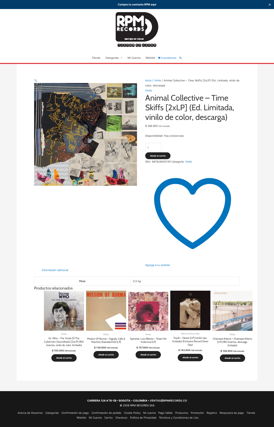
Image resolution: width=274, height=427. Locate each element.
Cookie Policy (132, 412)
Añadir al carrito (158, 156)
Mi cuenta (149, 412)
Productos (181, 412)
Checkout (121, 417)
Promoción (197, 412)
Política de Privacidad (143, 417)
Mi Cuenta (134, 57)
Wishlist (150, 57)
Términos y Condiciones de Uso (179, 417)
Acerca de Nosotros (30, 412)
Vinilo (157, 80)
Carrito (108, 417)
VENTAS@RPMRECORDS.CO (168, 400)
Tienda (96, 57)
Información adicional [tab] (55, 270)
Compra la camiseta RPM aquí (137, 4)
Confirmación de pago (75, 412)
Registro (212, 412)
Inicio (148, 80)
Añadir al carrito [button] (64, 358)
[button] (180, 58)
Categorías (112, 57)
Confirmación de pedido (106, 412)
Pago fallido (165, 412)
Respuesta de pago (232, 412)
